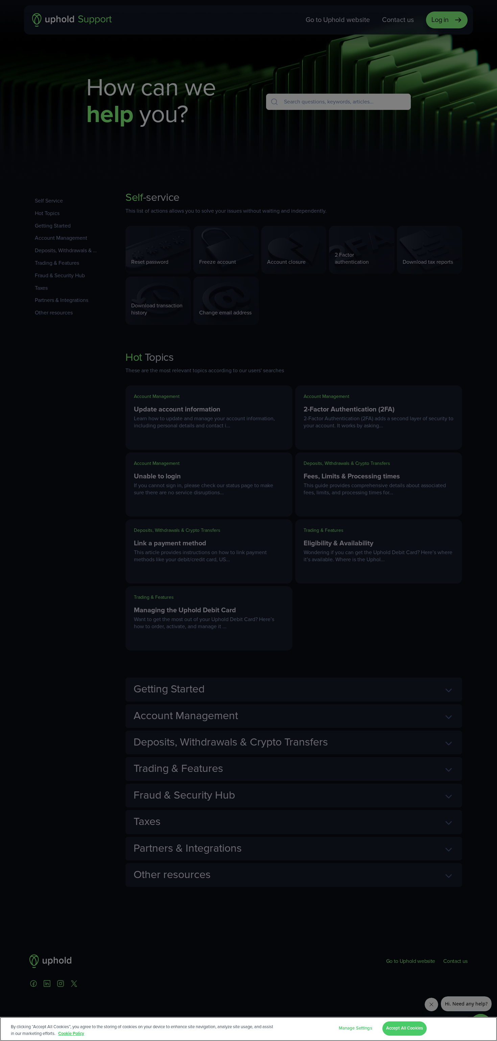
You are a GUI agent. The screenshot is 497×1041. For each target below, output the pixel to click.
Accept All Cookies (404, 1028)
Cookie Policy (71, 1034)
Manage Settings (355, 1028)
